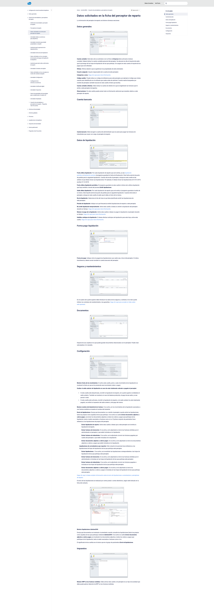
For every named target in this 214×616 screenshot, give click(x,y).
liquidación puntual (89, 175)
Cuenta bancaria (169, 17)
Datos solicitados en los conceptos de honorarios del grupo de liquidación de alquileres (39, 58)
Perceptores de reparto (35, 28)
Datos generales (33, 14)
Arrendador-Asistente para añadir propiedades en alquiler (38, 43)
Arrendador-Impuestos (35, 90)
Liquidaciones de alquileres (35, 120)
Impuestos (168, 33)
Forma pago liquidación (171, 22)
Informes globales (33, 113)
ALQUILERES (84, 10)
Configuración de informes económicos (35, 81)
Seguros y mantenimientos (172, 25)
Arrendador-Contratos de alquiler (38, 68)
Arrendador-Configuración (36, 77)
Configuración (169, 30)
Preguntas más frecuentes (35, 131)
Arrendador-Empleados (35, 98)
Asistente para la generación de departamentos (37, 48)
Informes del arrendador (34, 109)
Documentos (169, 28)
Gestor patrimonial (33, 127)
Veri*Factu (157, 3)
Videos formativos (149, 3)
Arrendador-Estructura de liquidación (39, 52)
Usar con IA (135, 10)
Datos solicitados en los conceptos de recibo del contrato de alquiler (39, 73)
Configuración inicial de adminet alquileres (39, 10)
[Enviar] (166, 3)
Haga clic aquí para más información (99, 75)
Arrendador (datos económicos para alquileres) (37, 37)
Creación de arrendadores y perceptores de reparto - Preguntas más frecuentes (38, 104)
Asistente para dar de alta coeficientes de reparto (39, 64)
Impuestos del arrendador (35, 123)
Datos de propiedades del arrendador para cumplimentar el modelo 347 (39, 94)
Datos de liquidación (170, 19)
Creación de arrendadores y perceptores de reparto (38, 18)
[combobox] (176, 3)
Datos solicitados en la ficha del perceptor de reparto (38, 32)
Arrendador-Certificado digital (37, 86)
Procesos (31, 116)
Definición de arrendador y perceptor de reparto (39, 23)
